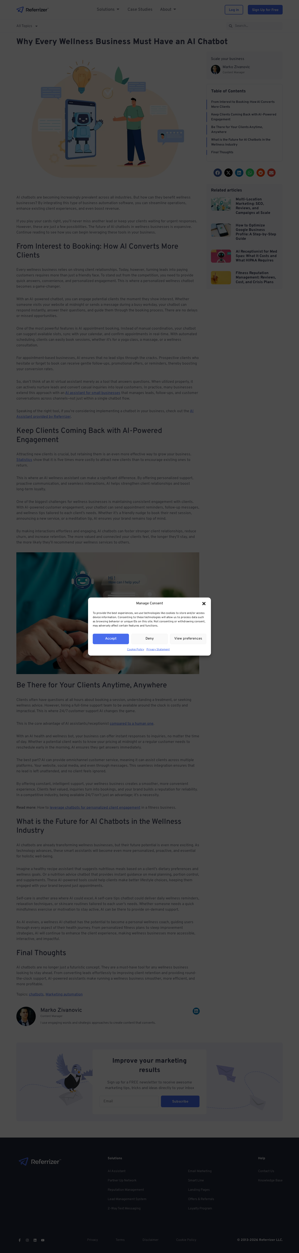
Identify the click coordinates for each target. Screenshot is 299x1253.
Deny (150, 639)
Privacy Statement (158, 649)
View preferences (188, 639)
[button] (204, 603)
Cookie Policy (135, 649)
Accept (111, 639)
